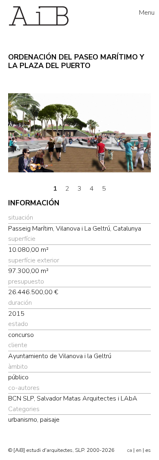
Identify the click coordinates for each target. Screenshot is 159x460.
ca (129, 450)
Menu (147, 12)
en (138, 450)
